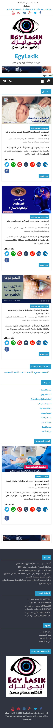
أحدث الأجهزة (46, 389)
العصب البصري (44, 141)
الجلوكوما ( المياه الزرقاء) (39, 128)
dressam (31, 138)
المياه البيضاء (46, 413)
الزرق (10, 138)
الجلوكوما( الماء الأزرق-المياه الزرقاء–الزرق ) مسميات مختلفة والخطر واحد (28, 311)
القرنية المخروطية (44, 403)
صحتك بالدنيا (46, 417)
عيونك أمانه (46, 431)
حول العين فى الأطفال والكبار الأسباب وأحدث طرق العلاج (29, 9)
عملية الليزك (46, 422)
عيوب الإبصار (46, 427)
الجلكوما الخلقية (18, 316)
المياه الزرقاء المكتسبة (31, 231)
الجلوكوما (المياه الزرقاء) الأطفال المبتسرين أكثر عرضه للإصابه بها (27, 133)
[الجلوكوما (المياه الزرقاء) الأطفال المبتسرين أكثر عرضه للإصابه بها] (27, 98)
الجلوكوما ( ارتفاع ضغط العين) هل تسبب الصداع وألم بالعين (28, 222)
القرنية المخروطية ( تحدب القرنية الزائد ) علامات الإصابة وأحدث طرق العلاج (27, 482)
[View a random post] (5, 81)
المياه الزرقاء (27, 141)
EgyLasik (26, 56)
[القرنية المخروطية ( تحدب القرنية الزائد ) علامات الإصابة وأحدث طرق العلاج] (27, 447)
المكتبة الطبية (45, 408)
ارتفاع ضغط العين (18, 138)
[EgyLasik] (48, 81)
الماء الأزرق (34, 320)
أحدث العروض (46, 394)
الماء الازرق (35, 141)
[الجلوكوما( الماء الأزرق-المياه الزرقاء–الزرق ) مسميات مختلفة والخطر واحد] (27, 276)
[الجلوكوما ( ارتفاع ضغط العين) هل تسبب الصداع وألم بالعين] (27, 187)
